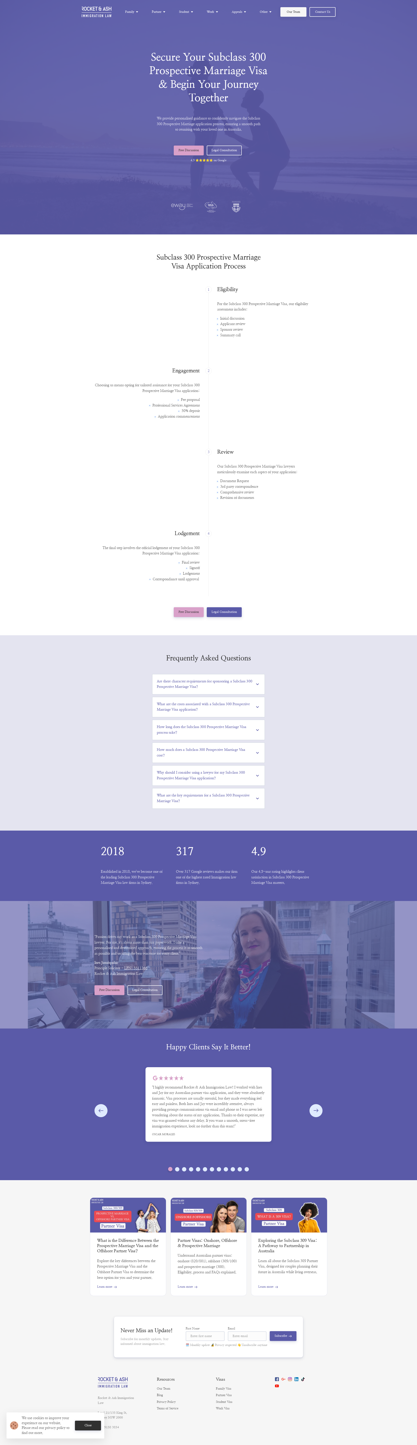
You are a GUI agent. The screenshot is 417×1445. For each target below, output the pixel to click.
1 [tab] (170, 1169)
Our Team (163, 1388)
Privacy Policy (166, 1402)
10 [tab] (233, 1169)
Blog (160, 1395)
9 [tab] (226, 1169)
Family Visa (223, 1388)
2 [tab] (177, 1169)
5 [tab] (198, 1169)
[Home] (97, 12)
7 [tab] (212, 1169)
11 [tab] (240, 1169)
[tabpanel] (208, 1104)
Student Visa (224, 1402)
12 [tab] (247, 1169)
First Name (193, 1328)
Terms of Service (167, 1408)
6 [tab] (205, 1169)
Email (231, 1328)
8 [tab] (219, 1169)
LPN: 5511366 (135, 968)
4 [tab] (191, 1169)
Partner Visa (224, 1395)
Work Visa (223, 1408)
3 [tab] (184, 1169)
